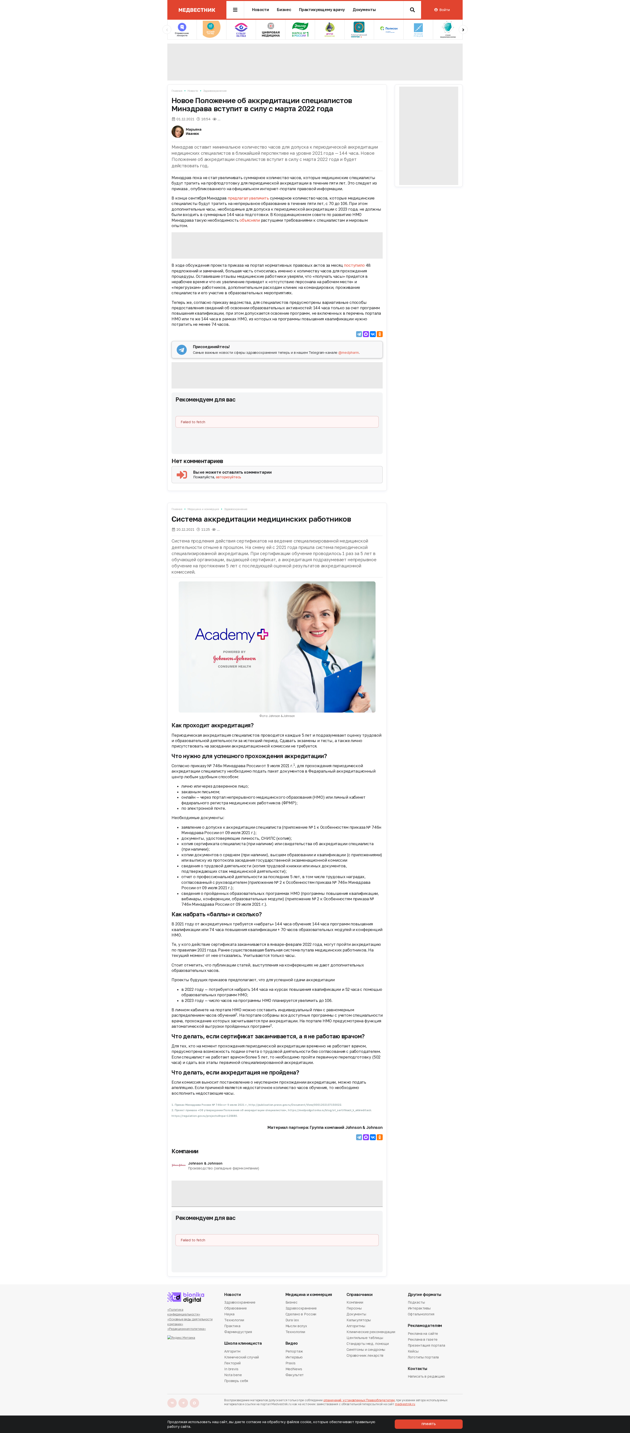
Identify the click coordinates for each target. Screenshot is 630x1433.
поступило (354, 265)
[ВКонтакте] (373, 334)
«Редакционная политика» (186, 1329)
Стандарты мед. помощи (367, 1343)
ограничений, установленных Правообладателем (359, 1400)
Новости (260, 9)
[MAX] (366, 334)
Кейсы (413, 1351)
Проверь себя (236, 1381)
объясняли (249, 220)
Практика (232, 1326)
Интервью (294, 1357)
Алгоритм (232, 1351)
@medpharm (348, 352)
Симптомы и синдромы (365, 1349)
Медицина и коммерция (203, 509)
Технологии (234, 1320)
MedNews (293, 1369)
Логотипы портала (423, 1357)
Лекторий (232, 1363)
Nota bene (233, 1375)
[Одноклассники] (380, 334)
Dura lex (292, 1320)
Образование (235, 1308)
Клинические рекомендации (370, 1332)
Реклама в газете (423, 1339)
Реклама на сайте (423, 1334)
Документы (364, 9)
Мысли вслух (296, 1326)
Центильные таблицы (364, 1338)
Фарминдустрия (238, 1332)
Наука (229, 1314)
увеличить (259, 198)
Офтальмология (421, 1314)
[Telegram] (359, 334)
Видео (291, 1343)
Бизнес (284, 9)
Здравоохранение (214, 90)
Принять (429, 1424)
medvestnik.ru (405, 1404)
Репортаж (294, 1351)
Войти (444, 10)
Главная (177, 90)
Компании (185, 1151)
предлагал (238, 198)
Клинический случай (241, 1357)
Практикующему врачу (322, 9)
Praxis (290, 1363)
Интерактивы (419, 1308)
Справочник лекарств (364, 1355)
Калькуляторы (358, 1320)
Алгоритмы (355, 1326)
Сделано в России (300, 1314)
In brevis (231, 1369)
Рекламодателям (425, 1325)
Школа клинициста (243, 1343)
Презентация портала (426, 1345)
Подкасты (416, 1302)
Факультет (294, 1375)
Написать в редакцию (426, 1376)
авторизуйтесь (228, 477)
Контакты (417, 1368)
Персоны (354, 1308)
